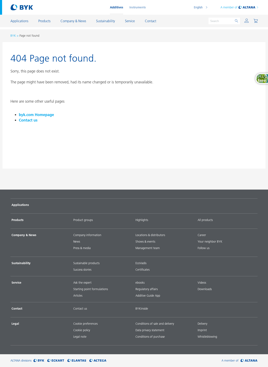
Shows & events (145, 241)
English (198, 7)
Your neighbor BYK (210, 241)
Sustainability (21, 263)
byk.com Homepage (36, 114)
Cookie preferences (85, 324)
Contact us (28, 120)
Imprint (202, 330)
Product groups (83, 220)
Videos (202, 282)
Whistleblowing (207, 337)
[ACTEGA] (97, 360)
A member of (228, 7)
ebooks (139, 282)
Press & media (82, 248)
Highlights (141, 220)
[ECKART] (55, 360)
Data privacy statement (149, 330)
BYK (13, 35)
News (76, 241)
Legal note (79, 337)
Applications (20, 205)
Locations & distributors (150, 235)
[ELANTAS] (76, 360)
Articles (77, 295)
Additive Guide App (147, 295)
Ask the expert (82, 282)
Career (202, 235)
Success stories (82, 269)
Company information (87, 235)
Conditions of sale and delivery (154, 324)
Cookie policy (81, 330)
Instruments (137, 7)
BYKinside (141, 308)
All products (205, 220)
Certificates (142, 269)
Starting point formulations (90, 289)
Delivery (202, 324)
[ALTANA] (249, 360)
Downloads (205, 289)
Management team (147, 248)
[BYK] (39, 360)
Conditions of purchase (150, 337)
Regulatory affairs (146, 289)
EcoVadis (140, 263)
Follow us (203, 248)
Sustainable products (86, 263)
